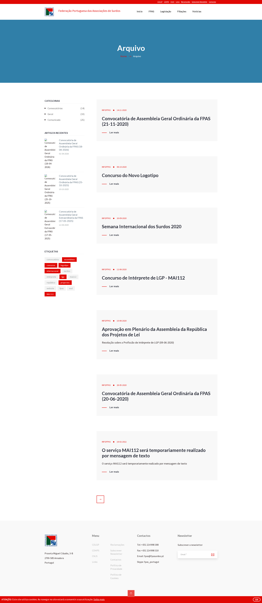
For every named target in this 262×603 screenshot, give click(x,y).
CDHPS (166, 2)
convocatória (53, 259)
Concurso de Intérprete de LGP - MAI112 (143, 277)
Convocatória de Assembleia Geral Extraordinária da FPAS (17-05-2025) (71, 216)
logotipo (64, 265)
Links (178, 2)
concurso (51, 265)
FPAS (151, 11)
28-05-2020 (121, 385)
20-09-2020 (121, 218)
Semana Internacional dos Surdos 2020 (141, 226)
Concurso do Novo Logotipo (130, 175)
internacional (52, 271)
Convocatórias (66, 108)
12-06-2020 (121, 269)
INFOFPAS (106, 110)
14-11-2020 (121, 110)
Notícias (196, 11)
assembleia (69, 259)
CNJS (172, 2)
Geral (66, 114)
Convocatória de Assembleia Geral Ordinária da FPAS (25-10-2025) (71, 180)
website (50, 288)
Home (123, 56)
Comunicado (66, 119)
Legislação (165, 11)
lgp (63, 276)
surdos (67, 271)
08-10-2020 (121, 167)
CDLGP (159, 2)
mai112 (73, 276)
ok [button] (256, 599)
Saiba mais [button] (99, 599)
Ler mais (114, 132)
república (51, 282)
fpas (62, 288)
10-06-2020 (121, 320)
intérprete (51, 276)
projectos (65, 282)
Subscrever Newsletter (199, 2)
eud (71, 288)
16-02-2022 (121, 441)
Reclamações (185, 2)
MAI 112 (50, 294)
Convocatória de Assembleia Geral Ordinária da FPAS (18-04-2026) (71, 145)
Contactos (212, 2)
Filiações (181, 11)
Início (140, 11)
